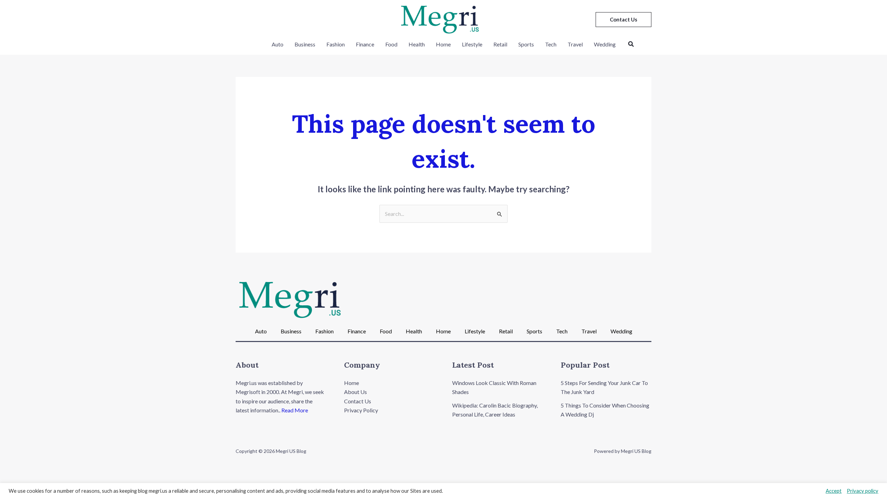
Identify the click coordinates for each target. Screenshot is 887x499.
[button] (623, 19)
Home (443, 44)
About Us (355, 391)
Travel (575, 44)
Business (305, 44)
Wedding (605, 44)
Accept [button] (834, 491)
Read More (294, 410)
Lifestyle (472, 44)
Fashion (335, 44)
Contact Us (357, 401)
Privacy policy (862, 491)
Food (391, 44)
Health (417, 44)
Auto (277, 44)
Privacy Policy (361, 410)
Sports (526, 44)
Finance (365, 44)
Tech (550, 44)
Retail (500, 44)
